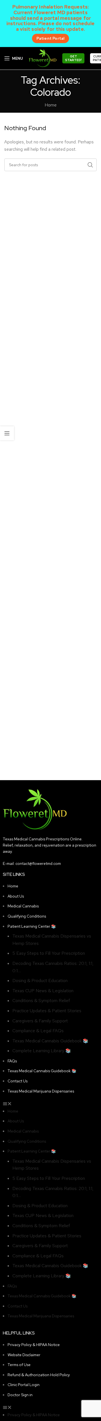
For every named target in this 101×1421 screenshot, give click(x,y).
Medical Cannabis (23, 906)
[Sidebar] (7, 433)
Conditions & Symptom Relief (41, 1000)
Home (51, 105)
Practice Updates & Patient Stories (46, 1011)
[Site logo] (43, 58)
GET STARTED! (73, 58)
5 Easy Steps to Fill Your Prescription (48, 953)
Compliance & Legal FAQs (38, 1031)
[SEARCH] (90, 164)
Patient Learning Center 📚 (32, 926)
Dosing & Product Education (40, 980)
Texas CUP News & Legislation (43, 991)
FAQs (12, 1060)
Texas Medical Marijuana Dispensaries (41, 1091)
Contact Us (17, 1080)
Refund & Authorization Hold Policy (39, 1374)
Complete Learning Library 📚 (41, 1051)
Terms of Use (19, 1364)
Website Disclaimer (24, 1354)
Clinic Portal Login (24, 1384)
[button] (50, 1103)
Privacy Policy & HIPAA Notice (34, 1344)
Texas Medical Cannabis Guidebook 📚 (50, 1041)
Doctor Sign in (20, 1394)
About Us (16, 896)
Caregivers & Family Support (40, 1021)
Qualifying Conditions (27, 916)
